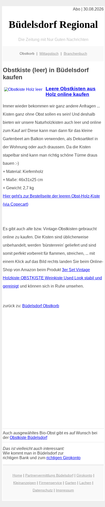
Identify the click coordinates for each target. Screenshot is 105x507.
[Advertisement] (52, 369)
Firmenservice (50, 483)
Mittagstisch (49, 53)
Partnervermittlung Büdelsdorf (49, 475)
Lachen (85, 483)
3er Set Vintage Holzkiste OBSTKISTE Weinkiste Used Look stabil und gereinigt (52, 278)
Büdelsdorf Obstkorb (40, 306)
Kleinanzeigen (24, 483)
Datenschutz (43, 490)
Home (17, 475)
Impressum (65, 490)
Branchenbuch (75, 53)
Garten (70, 483)
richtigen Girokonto (63, 458)
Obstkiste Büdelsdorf (28, 437)
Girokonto (84, 475)
